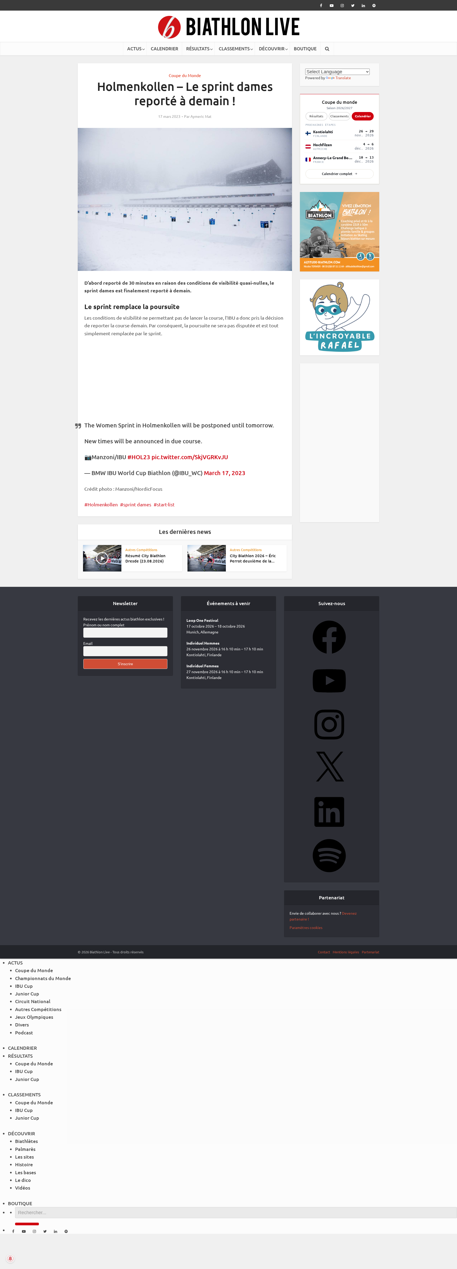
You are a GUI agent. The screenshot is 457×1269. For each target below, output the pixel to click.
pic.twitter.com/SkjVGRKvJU (190, 457)
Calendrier (363, 116)
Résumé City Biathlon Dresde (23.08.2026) (145, 558)
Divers (22, 1024)
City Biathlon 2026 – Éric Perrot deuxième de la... (253, 558)
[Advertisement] (184, 382)
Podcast (24, 1032)
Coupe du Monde (185, 75)
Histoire (24, 1164)
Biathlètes (26, 1141)
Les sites (24, 1157)
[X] (329, 786)
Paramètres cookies (306, 927)
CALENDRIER (164, 49)
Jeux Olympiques (34, 1017)
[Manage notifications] (10, 1258)
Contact (324, 952)
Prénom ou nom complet (104, 624)
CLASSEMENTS (234, 49)
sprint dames (137, 504)
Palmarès (25, 1149)
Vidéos (22, 1188)
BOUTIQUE (305, 49)
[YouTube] (329, 699)
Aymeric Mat (201, 116)
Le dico (23, 1180)
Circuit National (32, 1001)
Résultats (316, 116)
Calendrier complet (337, 173)
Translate (343, 77)
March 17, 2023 (224, 472)
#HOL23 (138, 457)
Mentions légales (346, 952)
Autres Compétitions (141, 549)
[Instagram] (329, 742)
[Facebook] (329, 655)
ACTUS (134, 49)
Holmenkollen (103, 504)
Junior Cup (27, 993)
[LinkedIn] (329, 830)
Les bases (25, 1172)
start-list (166, 504)
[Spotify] (329, 874)
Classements (339, 116)
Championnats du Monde (43, 978)
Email (88, 643)
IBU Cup (24, 986)
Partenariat (370, 952)
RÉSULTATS (197, 49)
